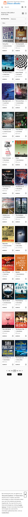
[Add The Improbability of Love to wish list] (26, 51)
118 (17, 371)
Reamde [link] (18, 272)
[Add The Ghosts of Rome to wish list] (13, 136)
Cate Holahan (7, 331)
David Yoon (6, 274)
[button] (23, 14)
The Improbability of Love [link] (20, 44)
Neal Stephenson (20, 274)
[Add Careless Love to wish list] (13, 222)
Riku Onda (6, 188)
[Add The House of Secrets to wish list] (26, 336)
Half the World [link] (6, 300)
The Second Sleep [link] (7, 72)
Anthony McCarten (8, 45)
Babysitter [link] (5, 243)
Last (20, 374)
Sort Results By (5, 19)
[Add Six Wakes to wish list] (26, 251)
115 (9, 371)
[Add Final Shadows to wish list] (26, 308)
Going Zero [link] (5, 44)
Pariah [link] (17, 158)
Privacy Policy (19, 495)
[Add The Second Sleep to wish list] (13, 79)
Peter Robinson (7, 217)
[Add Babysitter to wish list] (13, 251)
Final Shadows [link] (19, 300)
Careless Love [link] (6, 215)
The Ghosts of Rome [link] (7, 129)
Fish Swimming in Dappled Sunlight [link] (7, 186)
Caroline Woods (20, 103)
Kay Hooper (19, 302)
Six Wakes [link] (18, 243)
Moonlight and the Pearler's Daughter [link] (7, 101)
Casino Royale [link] (19, 72)
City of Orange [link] (6, 272)
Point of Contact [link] (7, 158)
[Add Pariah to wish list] (26, 165)
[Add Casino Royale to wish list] (26, 79)
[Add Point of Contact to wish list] (13, 165)
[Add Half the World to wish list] (13, 308)
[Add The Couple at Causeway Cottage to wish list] (26, 365)
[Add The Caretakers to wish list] (26, 222)
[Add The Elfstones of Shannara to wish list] (26, 193)
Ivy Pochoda (19, 131)
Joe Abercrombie (7, 302)
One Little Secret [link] (7, 329)
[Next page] (22, 371)
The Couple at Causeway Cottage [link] (20, 358)
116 (12, 371)
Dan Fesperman (20, 160)
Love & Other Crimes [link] (7, 358)
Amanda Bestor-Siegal (21, 217)
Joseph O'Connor (7, 131)
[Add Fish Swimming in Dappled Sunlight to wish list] (13, 193)
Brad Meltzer (19, 331)
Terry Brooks (19, 188)
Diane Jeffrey (19, 359)
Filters (3, 23)
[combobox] (10, 7)
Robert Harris (6, 74)
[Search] (2, 7)
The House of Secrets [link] (20, 329)
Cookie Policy (5, 512)
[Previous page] (7, 371)
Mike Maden (6, 160)
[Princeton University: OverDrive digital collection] (14, 3)
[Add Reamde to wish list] (26, 279)
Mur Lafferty (19, 245)
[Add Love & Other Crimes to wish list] (13, 365)
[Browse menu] (25, 7)
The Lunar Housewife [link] (20, 101)
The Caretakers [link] (19, 215)
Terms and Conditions (7, 495)
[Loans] (22, 7)
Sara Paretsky (7, 359)
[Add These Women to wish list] (26, 136)
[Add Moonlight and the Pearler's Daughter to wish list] (13, 108)
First (9, 374)
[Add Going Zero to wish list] (13, 51)
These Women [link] (19, 129)
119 (20, 371)
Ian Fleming (19, 74)
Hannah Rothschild (21, 45)
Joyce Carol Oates (7, 245)
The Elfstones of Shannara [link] (20, 186)
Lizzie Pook (6, 103)
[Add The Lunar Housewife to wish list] (26, 108)
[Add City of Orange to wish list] (13, 279)
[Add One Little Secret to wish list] (13, 336)
